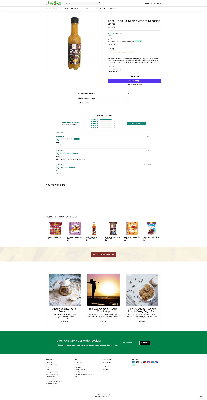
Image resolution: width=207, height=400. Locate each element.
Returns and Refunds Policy (54, 379)
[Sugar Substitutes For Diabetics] (65, 290)
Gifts (95, 8)
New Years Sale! (68, 216)
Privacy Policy (50, 376)
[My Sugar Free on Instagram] (104, 369)
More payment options (134, 84)
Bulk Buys (75, 8)
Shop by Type (79, 367)
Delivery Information (52, 372)
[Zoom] (74, 43)
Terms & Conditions (52, 374)
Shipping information (86, 98)
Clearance (86, 8)
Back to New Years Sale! (105, 254)
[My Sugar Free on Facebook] (107, 369)
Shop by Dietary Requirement (84, 374)
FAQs (47, 367)
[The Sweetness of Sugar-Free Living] (103, 290)
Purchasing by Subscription (54, 381)
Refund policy (50, 386)
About (102, 8)
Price (109, 35)
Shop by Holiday (80, 372)
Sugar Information (52, 365)
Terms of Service (51, 383)
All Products (51, 8)
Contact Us (112, 8)
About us (49, 362)
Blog (47, 369)
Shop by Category (80, 369)
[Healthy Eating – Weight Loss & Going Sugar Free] (142, 290)
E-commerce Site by (101, 396)
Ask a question (84, 103)
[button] (112, 34)
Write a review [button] (137, 123)
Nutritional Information (87, 93)
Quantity (111, 49)
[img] (60, 136)
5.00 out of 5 (74, 122)
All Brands (64, 8)
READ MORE (64, 321)
